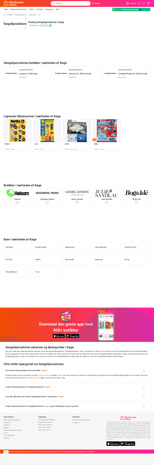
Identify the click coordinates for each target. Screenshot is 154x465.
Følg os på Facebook (45, 422)
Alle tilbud (7, 425)
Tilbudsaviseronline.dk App (13, 430)
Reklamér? (7, 422)
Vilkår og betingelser (64, 451)
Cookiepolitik (90, 451)
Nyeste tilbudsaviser (18, 9)
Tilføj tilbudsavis (9, 435)
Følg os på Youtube (44, 427)
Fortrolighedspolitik (78, 451)
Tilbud (31, 9)
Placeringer (32, 15)
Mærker (6, 428)
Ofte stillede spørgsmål (11, 420)
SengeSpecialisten (20, 15)
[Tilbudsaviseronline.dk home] (14, 3)
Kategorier (49, 9)
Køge (44, 370)
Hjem (6, 9)
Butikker (39, 9)
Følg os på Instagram (45, 425)
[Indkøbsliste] (148, 3)
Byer (58, 9)
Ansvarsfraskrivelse (50, 451)
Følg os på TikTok (44, 430)
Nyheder (6, 438)
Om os (6, 433)
